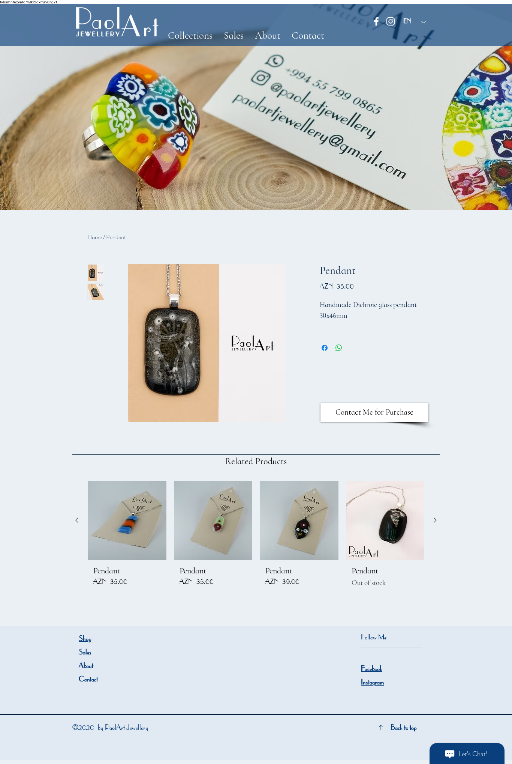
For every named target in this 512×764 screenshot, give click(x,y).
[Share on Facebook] (324, 347)
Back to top (403, 728)
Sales (85, 653)
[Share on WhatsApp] (338, 347)
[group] (256, 537)
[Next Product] (435, 520)
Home (94, 237)
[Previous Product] (76, 520)
